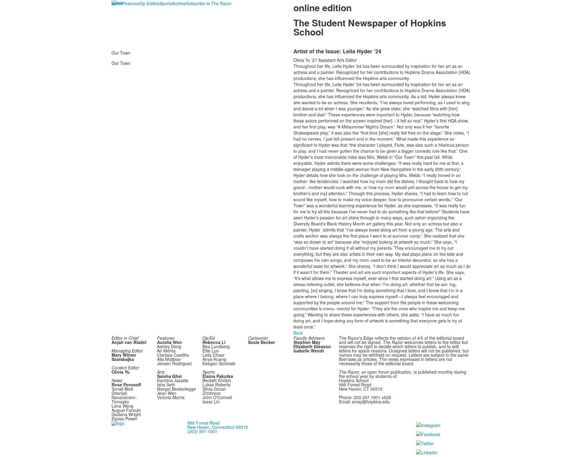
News (117, 3)
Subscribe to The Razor (209, 3)
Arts (155, 3)
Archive (179, 3)
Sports (165, 3)
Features (130, 3)
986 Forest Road (203, 423)
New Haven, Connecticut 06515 (217, 427)
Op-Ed (145, 3)
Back (298, 333)
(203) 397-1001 (202, 431)
